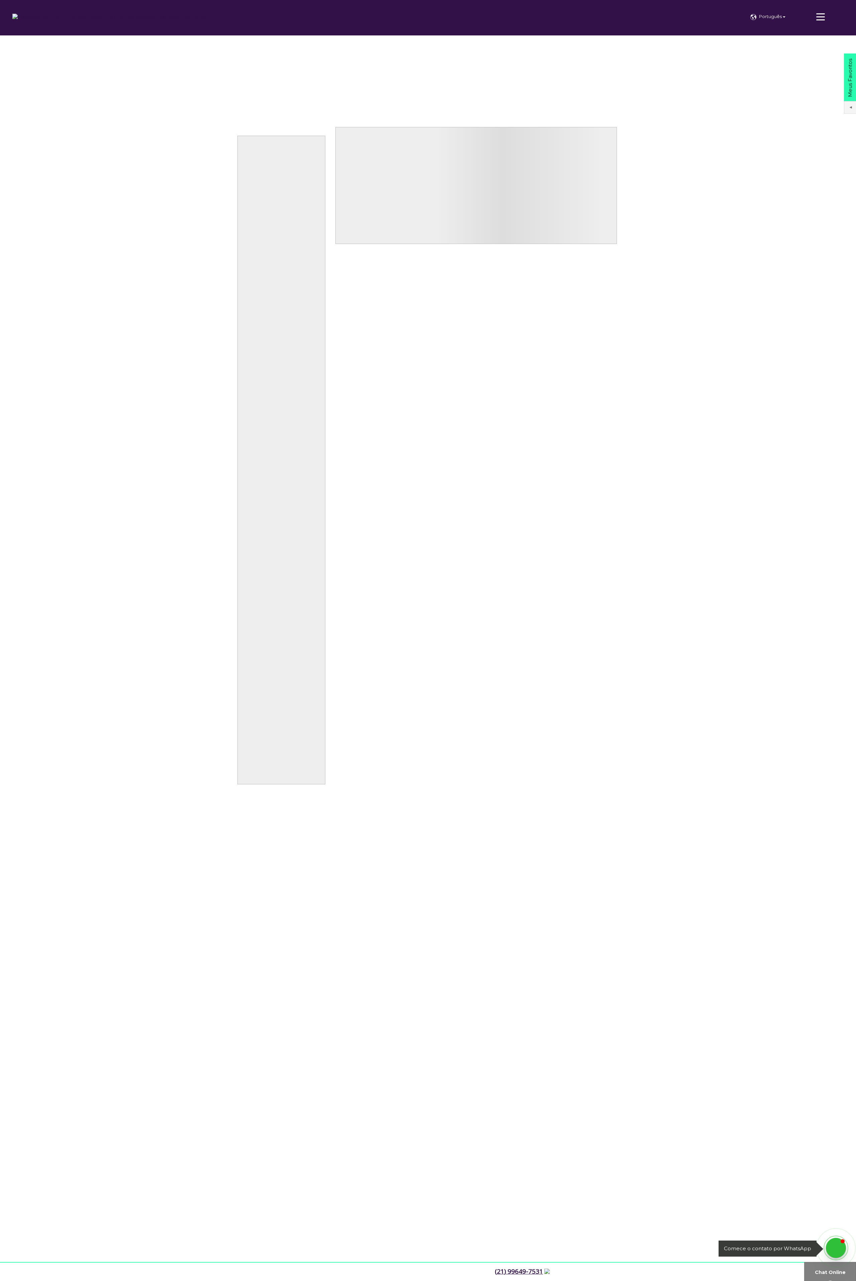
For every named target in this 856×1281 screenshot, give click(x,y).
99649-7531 (519, 1271)
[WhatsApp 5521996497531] (836, 1248)
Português (771, 16)
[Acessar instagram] (7, 1272)
